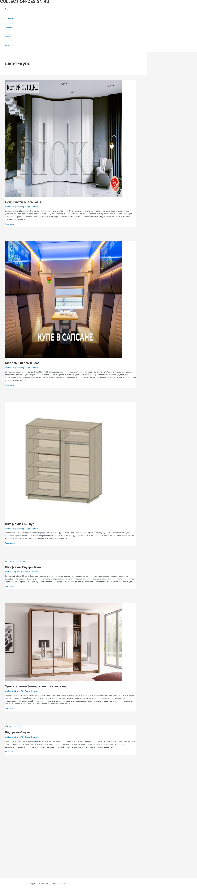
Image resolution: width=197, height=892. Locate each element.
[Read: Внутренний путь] (13, 726)
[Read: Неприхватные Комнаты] (63, 196)
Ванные (8, 36)
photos (8, 206)
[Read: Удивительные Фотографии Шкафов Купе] (63, 680)
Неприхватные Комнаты (23, 202)
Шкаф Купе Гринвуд (19, 524)
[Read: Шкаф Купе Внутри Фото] (16, 561)
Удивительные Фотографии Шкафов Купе (35, 686)
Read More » (10, 224)
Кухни (7, 9)
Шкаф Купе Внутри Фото (23, 567)
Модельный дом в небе (22, 363)
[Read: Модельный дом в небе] (63, 357)
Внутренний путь (17, 732)
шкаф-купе (16, 206)
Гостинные (9, 18)
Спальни (8, 27)
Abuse (70, 884)
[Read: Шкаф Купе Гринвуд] (63, 518)
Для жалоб (9, 45)
